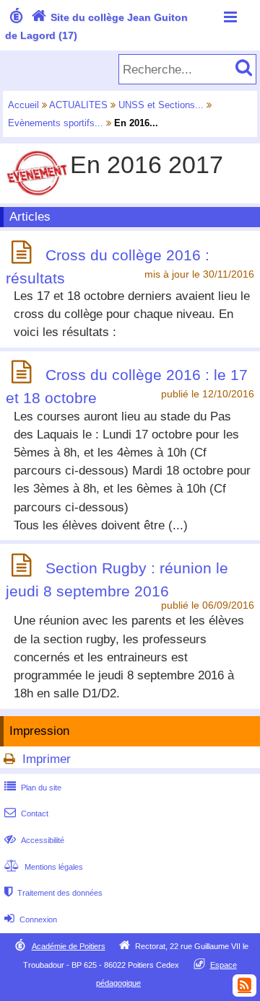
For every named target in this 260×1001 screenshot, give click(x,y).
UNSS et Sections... (161, 105)
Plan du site (32, 787)
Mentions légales (43, 867)
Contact (26, 813)
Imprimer (46, 759)
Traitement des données (53, 892)
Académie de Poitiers (68, 946)
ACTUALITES (78, 105)
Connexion (30, 919)
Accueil (23, 105)
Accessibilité (34, 840)
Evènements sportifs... (55, 123)
